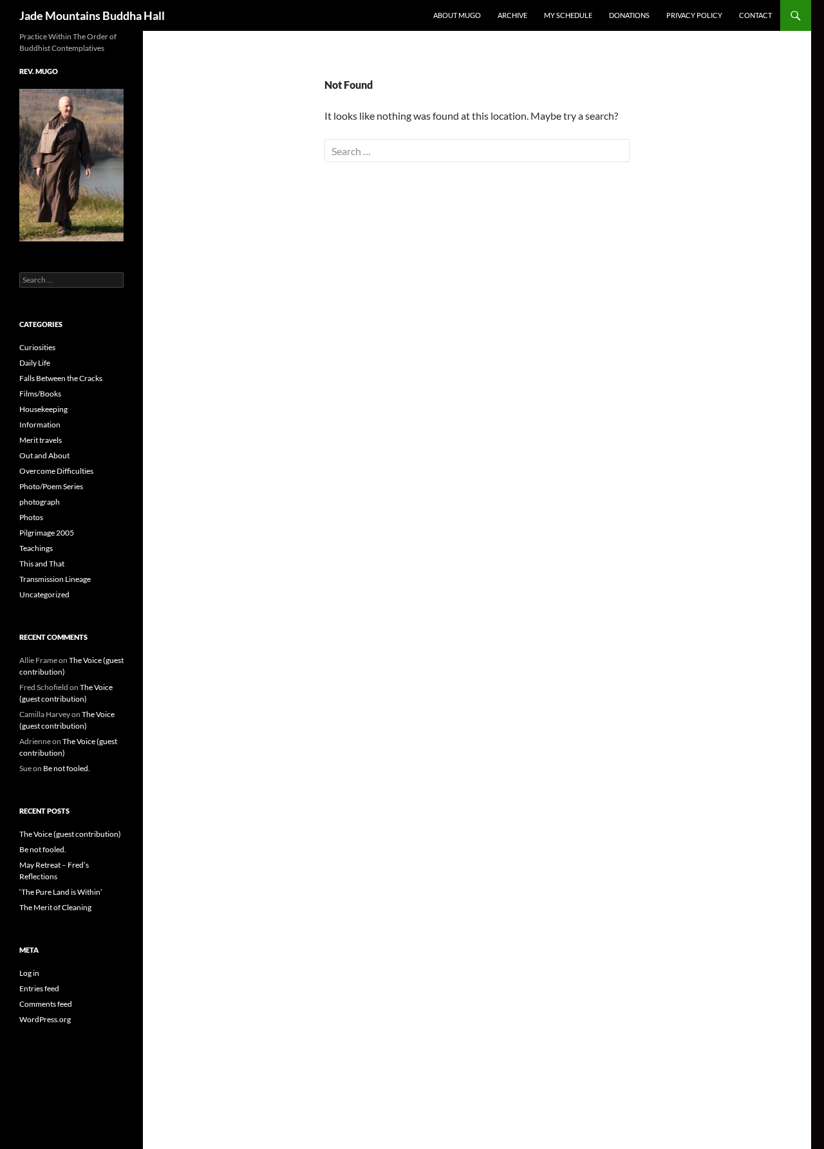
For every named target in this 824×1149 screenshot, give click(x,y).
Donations (629, 15)
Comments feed (45, 1004)
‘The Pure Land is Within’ (60, 892)
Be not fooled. (66, 768)
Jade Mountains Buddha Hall (92, 15)
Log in (29, 973)
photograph (39, 502)
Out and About (44, 455)
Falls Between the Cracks (60, 378)
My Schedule (568, 15)
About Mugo (457, 15)
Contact (755, 15)
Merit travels (40, 440)
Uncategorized (44, 594)
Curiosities (37, 347)
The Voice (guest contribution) (70, 834)
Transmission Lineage (55, 579)
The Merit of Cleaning (55, 907)
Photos (31, 517)
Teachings (36, 548)
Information (40, 424)
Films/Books (40, 393)
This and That (41, 563)
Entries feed (39, 988)
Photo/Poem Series (51, 486)
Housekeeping (43, 409)
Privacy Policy (694, 15)
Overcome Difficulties (56, 471)
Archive (512, 15)
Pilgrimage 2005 (46, 532)
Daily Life (34, 363)
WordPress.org (45, 1019)
